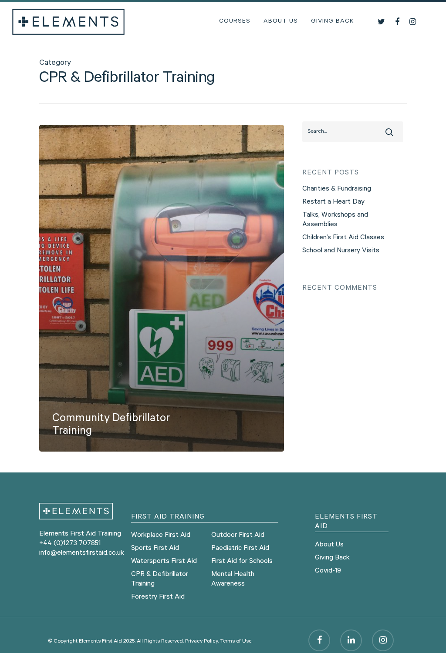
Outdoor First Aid (237, 535)
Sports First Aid (155, 549)
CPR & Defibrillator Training (159, 579)
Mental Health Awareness (232, 579)
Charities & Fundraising (336, 189)
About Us (281, 21)
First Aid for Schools (242, 562)
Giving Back (332, 21)
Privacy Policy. (202, 642)
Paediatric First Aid (240, 549)
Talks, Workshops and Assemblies (335, 220)
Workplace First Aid (160, 535)
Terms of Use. (236, 642)
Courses (234, 21)
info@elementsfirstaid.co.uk (81, 553)
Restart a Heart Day (333, 202)
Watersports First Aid (164, 562)
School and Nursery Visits (340, 251)
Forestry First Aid (158, 597)
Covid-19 (328, 571)
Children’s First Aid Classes (343, 238)
